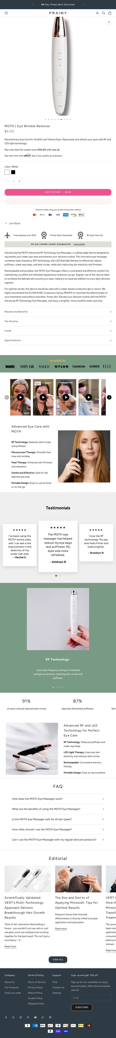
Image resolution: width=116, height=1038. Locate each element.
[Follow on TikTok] (42, 1017)
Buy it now (58, 201)
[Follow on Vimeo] (50, 1017)
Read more (10, 946)
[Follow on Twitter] (13, 1017)
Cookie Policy (35, 998)
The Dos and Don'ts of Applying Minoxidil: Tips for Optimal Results (76, 902)
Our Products (12, 987)
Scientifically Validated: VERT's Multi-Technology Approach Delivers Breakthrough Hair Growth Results (25, 907)
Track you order (13, 992)
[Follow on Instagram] (20, 1017)
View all (58, 959)
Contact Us (58, 987)
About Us (10, 982)
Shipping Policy (36, 1003)
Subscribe (81, 1007)
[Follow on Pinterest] (28, 1017)
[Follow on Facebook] (6, 1017)
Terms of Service (37, 982)
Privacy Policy (35, 987)
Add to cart (58, 192)
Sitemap (56, 992)
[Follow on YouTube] (35, 1017)
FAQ (54, 982)
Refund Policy (35, 992)
